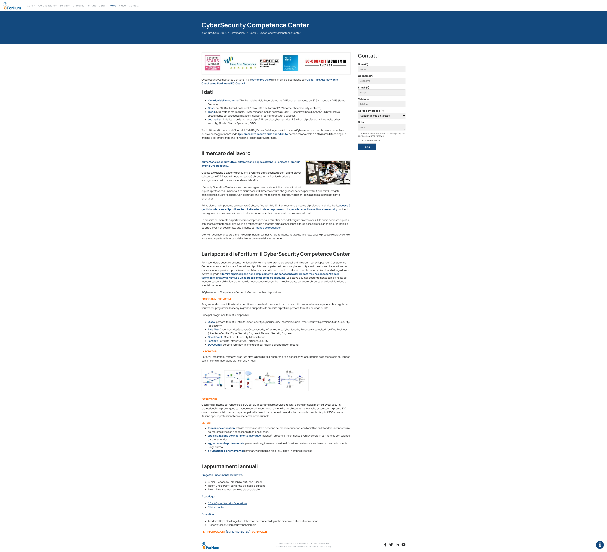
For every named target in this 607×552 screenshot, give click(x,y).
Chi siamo (78, 5)
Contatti (134, 5)
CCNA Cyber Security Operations (227, 503)
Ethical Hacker (216, 507)
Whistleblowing (300, 546)
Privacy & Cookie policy (320, 546)
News (113, 5)
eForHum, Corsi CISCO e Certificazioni (223, 33)
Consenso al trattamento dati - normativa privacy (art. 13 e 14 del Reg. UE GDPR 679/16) (381, 134)
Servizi (64, 5)
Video (122, 5)
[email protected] (238, 531)
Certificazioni (46, 5)
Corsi (30, 5)
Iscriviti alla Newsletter (370, 140)
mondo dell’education (269, 227)
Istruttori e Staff (97, 5)
